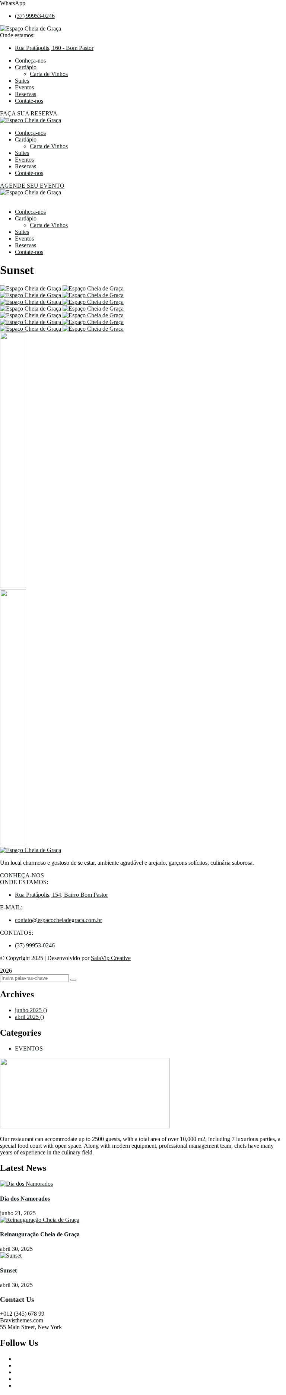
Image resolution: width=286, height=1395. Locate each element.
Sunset (8, 1270)
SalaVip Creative (111, 958)
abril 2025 (29, 1017)
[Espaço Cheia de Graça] (30, 192)
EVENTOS (29, 1048)
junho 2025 (31, 1010)
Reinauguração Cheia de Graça (40, 1234)
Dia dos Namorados (25, 1198)
